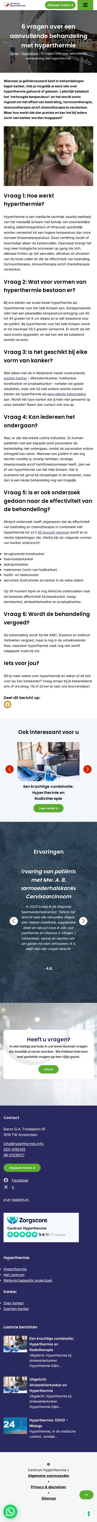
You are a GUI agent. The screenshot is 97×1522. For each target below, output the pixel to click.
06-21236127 (14, 1155)
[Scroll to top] (86, 1494)
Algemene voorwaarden (48, 1475)
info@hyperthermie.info (24, 1143)
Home (14, 53)
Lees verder (47, 808)
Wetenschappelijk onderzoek (28, 1280)
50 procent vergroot (53, 532)
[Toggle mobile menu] (85, 5)
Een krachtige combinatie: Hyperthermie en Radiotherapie (51, 1344)
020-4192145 (14, 1149)
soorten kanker (15, 378)
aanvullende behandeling (66, 394)
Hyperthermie (15, 1269)
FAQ (47, 1069)
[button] (9, 769)
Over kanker (14, 1303)
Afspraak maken (59, 5)
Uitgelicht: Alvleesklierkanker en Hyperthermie (48, 1385)
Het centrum (14, 1274)
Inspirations (30, 53)
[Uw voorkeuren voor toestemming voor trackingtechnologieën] (88, 1513)
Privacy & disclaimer (48, 1487)
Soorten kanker (16, 1308)
